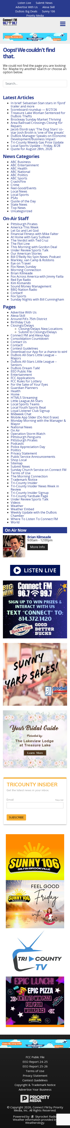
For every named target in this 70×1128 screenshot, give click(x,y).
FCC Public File (35, 1057)
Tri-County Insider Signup (30, 493)
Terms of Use (21, 473)
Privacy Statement (24, 453)
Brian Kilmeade (22, 273)
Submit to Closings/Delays (37, 332)
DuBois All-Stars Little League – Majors (34, 356)
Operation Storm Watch (28, 434)
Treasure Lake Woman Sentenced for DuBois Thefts (38, 114)
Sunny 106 (48, 11)
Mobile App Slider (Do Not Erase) (35, 417)
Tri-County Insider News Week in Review (35, 488)
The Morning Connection (29, 476)
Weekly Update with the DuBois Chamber (34, 514)
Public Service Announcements (33, 457)
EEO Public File (21, 371)
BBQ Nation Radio (24, 289)
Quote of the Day (23, 201)
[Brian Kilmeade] (14, 546)
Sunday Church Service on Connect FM (38, 470)
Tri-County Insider (24, 483)
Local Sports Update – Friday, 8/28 (35, 146)
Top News (18, 208)
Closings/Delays (22, 325)
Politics (16, 450)
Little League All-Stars (27, 401)
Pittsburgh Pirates (24, 224)
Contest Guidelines (24, 348)
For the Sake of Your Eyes (29, 384)
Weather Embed (22, 509)
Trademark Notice (24, 479)
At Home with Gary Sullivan (30, 237)
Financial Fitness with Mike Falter (35, 234)
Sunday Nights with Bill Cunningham (37, 299)
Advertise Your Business (35, 1089)
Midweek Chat (21, 414)
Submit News (44, 3)
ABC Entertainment (25, 165)
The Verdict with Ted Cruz (29, 240)
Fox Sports (18, 296)
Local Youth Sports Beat (28, 407)
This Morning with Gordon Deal (34, 247)
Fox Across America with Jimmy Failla (37, 276)
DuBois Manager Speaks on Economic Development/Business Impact (38, 137)
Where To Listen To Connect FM (34, 519)
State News (19, 204)
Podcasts (17, 443)
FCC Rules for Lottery (26, 381)
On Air (15, 430)
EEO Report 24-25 (35, 1062)
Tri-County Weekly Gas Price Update (37, 142)
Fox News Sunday (23, 266)
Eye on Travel (21, 263)
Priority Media (35, 15)
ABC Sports (19, 178)
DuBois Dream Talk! (25, 368)
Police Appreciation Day (28, 447)
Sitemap (17, 463)
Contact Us (19, 342)
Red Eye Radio (21, 280)
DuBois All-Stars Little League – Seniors (34, 363)
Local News (19, 191)
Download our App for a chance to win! (39, 352)
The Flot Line (20, 244)
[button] (62, 24)
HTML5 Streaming (24, 397)
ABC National (20, 172)
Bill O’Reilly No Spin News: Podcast (36, 257)
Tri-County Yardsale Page (29, 496)
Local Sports (20, 195)
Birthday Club (21, 322)
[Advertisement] (35, 37)
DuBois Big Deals (26, 11)
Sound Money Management (31, 286)
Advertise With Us (27, 7)
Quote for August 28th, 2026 (31, 149)
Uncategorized (21, 211)
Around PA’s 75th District (29, 319)
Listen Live (24, 3)
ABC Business (21, 162)
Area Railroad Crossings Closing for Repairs (37, 124)
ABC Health (19, 168)
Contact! (17, 293)
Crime (15, 185)
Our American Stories (26, 253)
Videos (15, 502)
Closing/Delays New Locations (40, 329)
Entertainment (21, 375)
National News (21, 427)
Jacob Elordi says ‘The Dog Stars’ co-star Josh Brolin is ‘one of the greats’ (37, 131)
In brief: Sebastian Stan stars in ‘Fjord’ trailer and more (38, 104)
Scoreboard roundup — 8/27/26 (34, 109)
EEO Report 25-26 (35, 1066)
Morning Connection (26, 270)
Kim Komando (21, 283)
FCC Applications (23, 378)
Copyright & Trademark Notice (35, 1085)
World (15, 522)
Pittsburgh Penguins (26, 437)
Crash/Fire (18, 181)
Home (15, 394)
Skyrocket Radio (45, 1116)
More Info (37, 547)
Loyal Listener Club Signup (30, 411)
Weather (17, 506)
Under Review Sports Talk (29, 250)
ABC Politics (19, 175)
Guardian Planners (24, 388)
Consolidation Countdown (30, 338)
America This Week (24, 227)
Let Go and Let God (24, 230)
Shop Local (19, 460)
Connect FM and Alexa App (30, 335)
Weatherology (34, 1123)
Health (15, 391)
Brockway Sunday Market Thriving (36, 119)
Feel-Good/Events (23, 188)
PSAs (14, 198)
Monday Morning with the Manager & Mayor (38, 422)
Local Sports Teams (25, 404)
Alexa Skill (48, 7)
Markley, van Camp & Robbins (32, 260)
